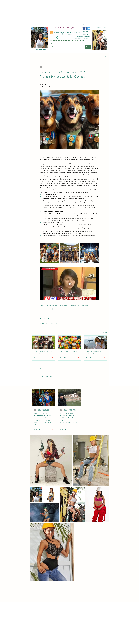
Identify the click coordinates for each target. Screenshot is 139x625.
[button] (105, 56)
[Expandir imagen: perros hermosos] (69, 253)
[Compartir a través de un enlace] (52, 318)
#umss (42, 305)
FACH (65, 56)
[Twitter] (88, 28)
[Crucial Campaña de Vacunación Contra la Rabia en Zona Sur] (43, 342)
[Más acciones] (98, 67)
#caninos (55, 309)
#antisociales (85, 305)
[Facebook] (85, 28)
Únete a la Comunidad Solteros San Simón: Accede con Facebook (95, 352)
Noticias (46, 56)
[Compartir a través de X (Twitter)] (44, 318)
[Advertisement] (48, 11)
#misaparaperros (65, 309)
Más (89, 56)
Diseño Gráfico (81, 56)
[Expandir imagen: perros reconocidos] (49, 253)
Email (51, 43)
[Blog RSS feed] (51, 32)
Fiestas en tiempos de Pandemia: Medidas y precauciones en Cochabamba (69, 352)
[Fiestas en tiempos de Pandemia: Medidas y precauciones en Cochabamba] (69, 342)
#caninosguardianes (46, 309)
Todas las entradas (36, 56)
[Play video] (69, 283)
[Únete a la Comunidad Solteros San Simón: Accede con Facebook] (95, 342)
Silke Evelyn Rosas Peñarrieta (82, 38)
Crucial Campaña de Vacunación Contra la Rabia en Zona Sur (43, 352)
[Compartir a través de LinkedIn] (48, 318)
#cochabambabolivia (52, 305)
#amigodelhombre (74, 305)
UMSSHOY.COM (60, 27)
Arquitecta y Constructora (83, 36)
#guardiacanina (63, 305)
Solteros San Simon (56, 56)
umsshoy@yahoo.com (40, 49)
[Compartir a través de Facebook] (40, 318)
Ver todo (105, 332)
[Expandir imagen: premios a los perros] (89, 253)
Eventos (72, 56)
